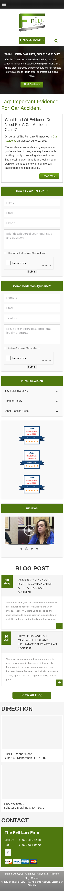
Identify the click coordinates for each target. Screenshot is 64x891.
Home (8, 873)
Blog (27, 878)
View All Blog (31, 695)
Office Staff (43, 873)
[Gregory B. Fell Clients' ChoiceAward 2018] (32, 444)
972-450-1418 (33, 40)
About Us (18, 873)
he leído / (24, 348)
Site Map (32, 885)
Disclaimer (27, 253)
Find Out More (32, 84)
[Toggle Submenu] (57, 391)
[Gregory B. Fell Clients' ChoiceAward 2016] (32, 493)
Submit (32, 271)
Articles (55, 873)
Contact (35, 878)
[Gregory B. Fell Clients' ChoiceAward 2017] (32, 468)
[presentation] (29, 263)
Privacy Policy (39, 253)
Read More (49, 176)
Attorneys (30, 873)
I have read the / (27, 253)
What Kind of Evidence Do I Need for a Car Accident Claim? (29, 124)
